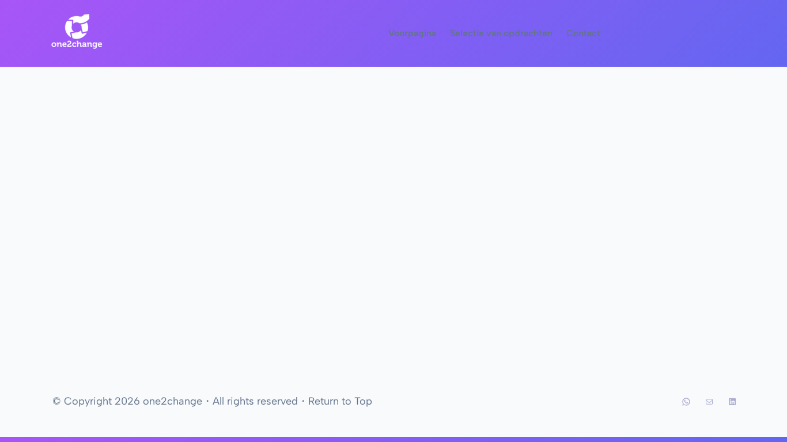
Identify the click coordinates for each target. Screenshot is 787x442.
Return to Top (340, 401)
